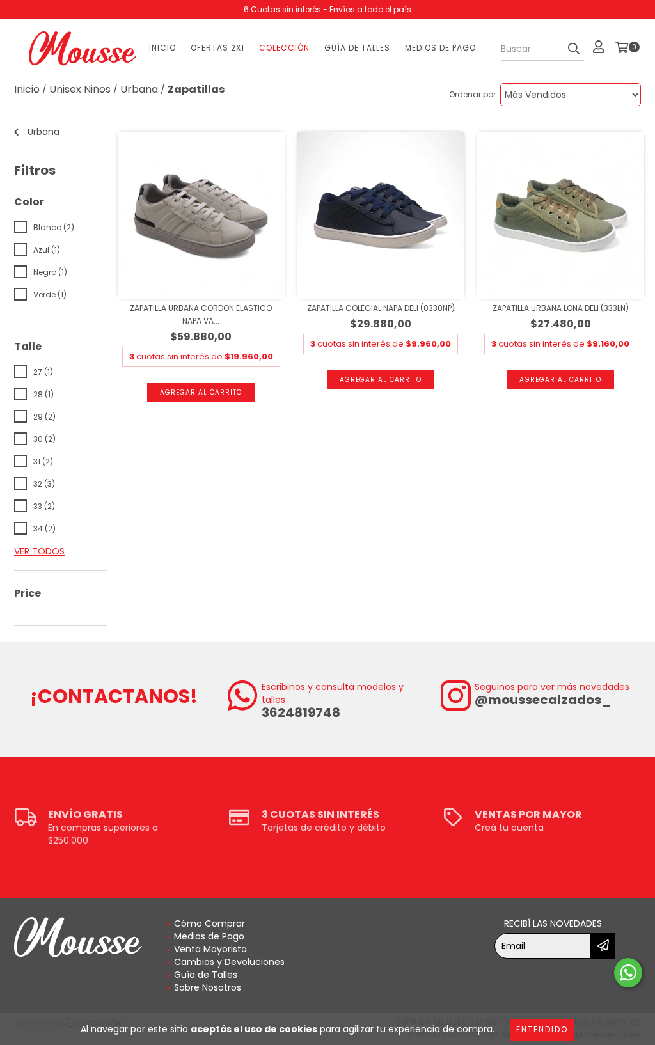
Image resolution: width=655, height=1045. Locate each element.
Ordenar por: (473, 94)
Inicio (162, 47)
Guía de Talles (357, 47)
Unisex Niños (80, 89)
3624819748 (301, 712)
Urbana (139, 89)
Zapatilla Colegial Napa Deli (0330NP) (381, 307)
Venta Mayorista (210, 949)
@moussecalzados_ (543, 700)
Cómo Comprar (209, 923)
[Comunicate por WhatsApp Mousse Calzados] (628, 972)
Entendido (542, 1029)
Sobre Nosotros (207, 987)
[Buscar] (574, 49)
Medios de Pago (440, 47)
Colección (284, 47)
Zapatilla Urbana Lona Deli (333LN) (561, 307)
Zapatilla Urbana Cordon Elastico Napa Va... (201, 314)
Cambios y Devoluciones (229, 961)
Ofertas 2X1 (217, 47)
